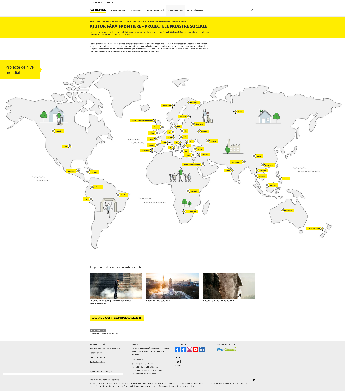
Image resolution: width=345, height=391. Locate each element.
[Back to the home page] (99, 10)
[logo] (226, 350)
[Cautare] (251, 10)
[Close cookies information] (254, 380)
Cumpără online (195, 10)
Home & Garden (118, 10)
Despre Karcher (175, 10)
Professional (135, 10)
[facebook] (177, 349)
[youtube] (195, 349)
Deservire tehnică (155, 10)
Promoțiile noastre (97, 357)
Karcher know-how (97, 362)
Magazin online (96, 353)
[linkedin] (202, 349)
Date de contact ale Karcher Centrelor (105, 348)
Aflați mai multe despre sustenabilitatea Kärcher (116, 318)
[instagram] (189, 349)
